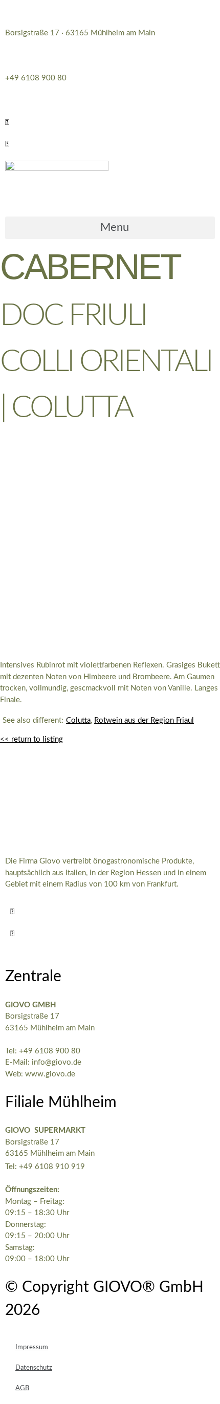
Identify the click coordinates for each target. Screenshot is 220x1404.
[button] (7, 122)
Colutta (78, 720)
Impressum (31, 1347)
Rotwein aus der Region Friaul (144, 720)
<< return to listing (31, 739)
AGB (22, 1388)
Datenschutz (33, 1368)
